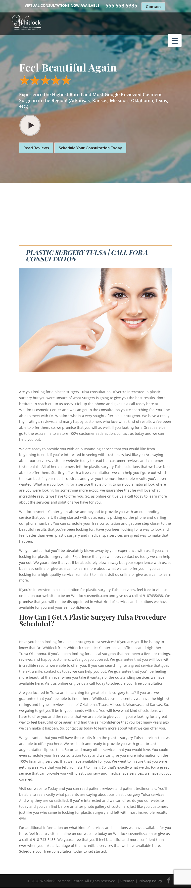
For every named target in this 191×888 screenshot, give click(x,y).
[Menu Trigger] (175, 40)
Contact (153, 6)
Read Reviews (36, 147)
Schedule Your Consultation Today (90, 147)
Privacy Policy (150, 881)
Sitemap (127, 881)
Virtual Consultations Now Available (62, 5)
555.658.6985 (121, 5)
